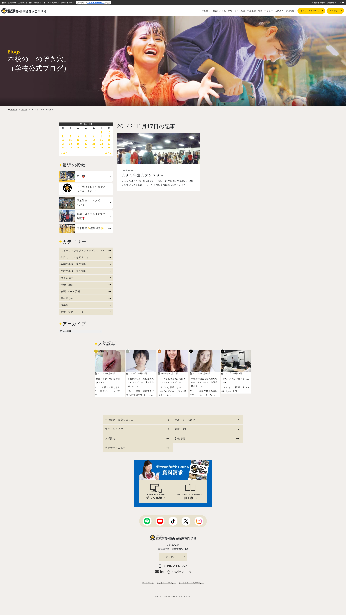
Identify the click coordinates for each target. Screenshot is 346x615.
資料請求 (334, 11)
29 (101, 148)
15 (101, 140)
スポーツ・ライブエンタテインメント (82, 250)
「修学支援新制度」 (95, 3)
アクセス (171, 556)
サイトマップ (148, 583)
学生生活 (251, 11)
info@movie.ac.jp (175, 572)
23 (109, 144)
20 (86, 144)
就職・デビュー (265, 11)
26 (78, 148)
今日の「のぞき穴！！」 (75, 257)
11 (70, 140)
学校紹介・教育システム (214, 11)
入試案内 (279, 11)
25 (70, 148)
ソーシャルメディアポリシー (191, 583)
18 (70, 144)
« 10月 (64, 153)
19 (78, 144)
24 (62, 148)
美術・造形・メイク (72, 311)
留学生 (64, 305)
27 (86, 148)
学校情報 (290, 11)
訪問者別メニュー (334, 3)
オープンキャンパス (310, 11)
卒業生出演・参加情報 (73, 264)
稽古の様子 (67, 277)
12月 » (108, 153)
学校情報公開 (317, 3)
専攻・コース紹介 (236, 11)
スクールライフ (114, 429)
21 (93, 144)
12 (78, 140)
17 (62, 144)
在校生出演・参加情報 (73, 271)
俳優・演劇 (67, 284)
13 (86, 140)
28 (93, 148)
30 (109, 148)
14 (93, 140)
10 (62, 140)
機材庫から (67, 298)
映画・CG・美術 (70, 291)
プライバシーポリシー (166, 583)
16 (109, 140)
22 (101, 144)
